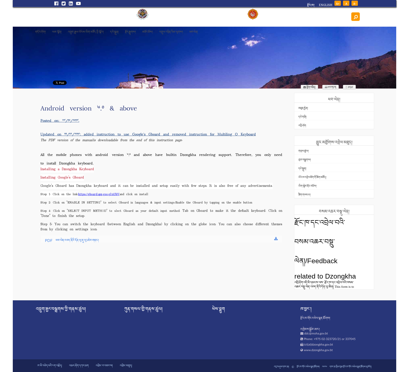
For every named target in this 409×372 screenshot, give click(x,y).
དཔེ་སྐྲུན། (114, 31)
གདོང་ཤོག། (40, 31)
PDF (350, 87)
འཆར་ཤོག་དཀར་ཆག (79, 366)
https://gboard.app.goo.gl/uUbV (99, 194)
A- (354, 3)
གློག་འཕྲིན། (310, 87)
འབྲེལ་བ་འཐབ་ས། (104, 366)
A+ (337, 3)
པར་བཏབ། (331, 87)
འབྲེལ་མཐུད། (126, 366)
